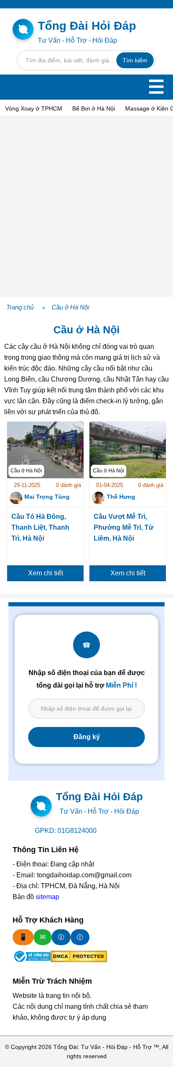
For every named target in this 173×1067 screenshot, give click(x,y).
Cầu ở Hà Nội (70, 307)
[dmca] (78, 956)
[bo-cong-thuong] (31, 956)
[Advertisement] (86, 206)
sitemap (47, 896)
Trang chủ (20, 307)
